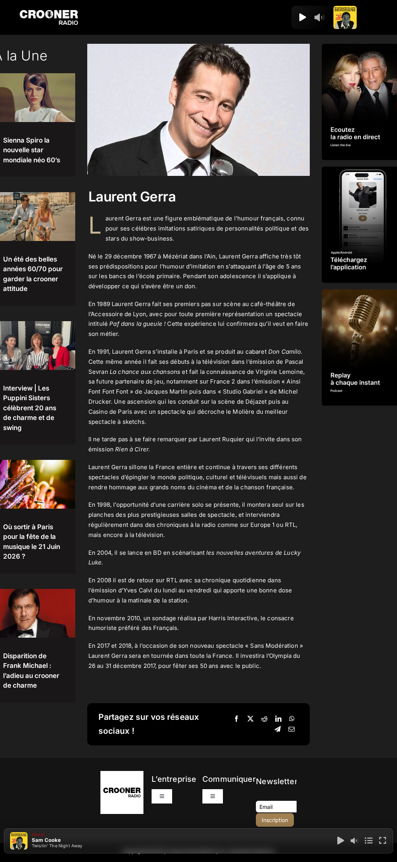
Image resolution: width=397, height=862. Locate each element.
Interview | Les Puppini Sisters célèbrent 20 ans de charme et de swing (29, 408)
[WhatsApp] (292, 719)
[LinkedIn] (278, 719)
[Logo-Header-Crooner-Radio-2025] (49, 13)
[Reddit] (264, 719)
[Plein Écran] (382, 841)
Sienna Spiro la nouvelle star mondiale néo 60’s (31, 150)
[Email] (292, 729)
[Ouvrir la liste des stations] (330, 17)
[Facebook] (236, 719)
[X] (250, 719)
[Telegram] (278, 729)
